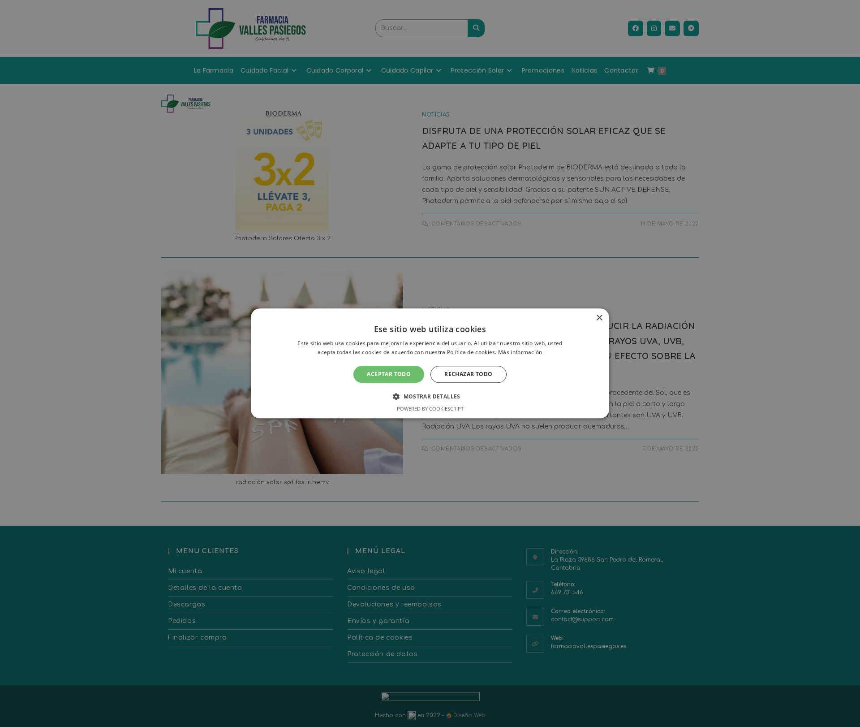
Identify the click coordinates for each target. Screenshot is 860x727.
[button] (430, 396)
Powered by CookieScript (430, 409)
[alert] (430, 363)
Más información (520, 352)
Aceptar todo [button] (389, 374)
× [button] (599, 318)
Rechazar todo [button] (468, 374)
